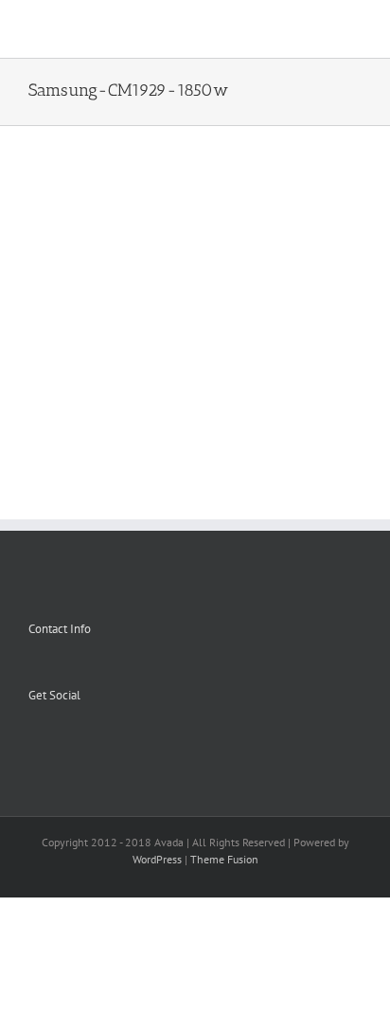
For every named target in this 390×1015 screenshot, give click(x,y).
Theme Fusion (224, 859)
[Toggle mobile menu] (354, 29)
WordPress (157, 859)
